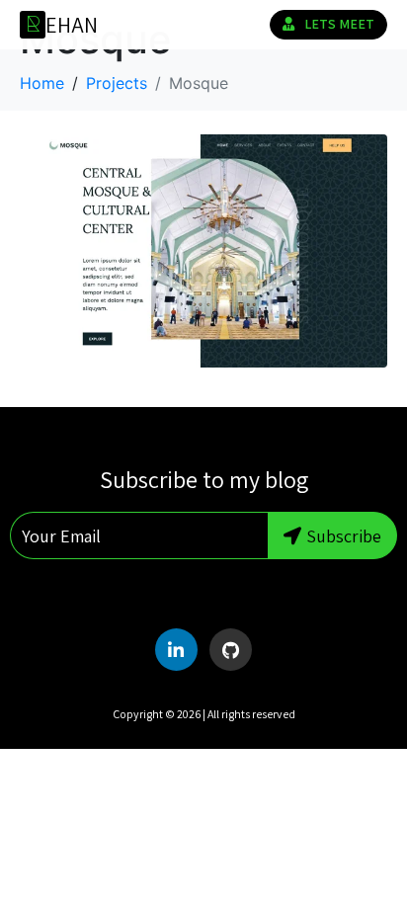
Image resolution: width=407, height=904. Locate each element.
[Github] (230, 649)
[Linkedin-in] (176, 649)
